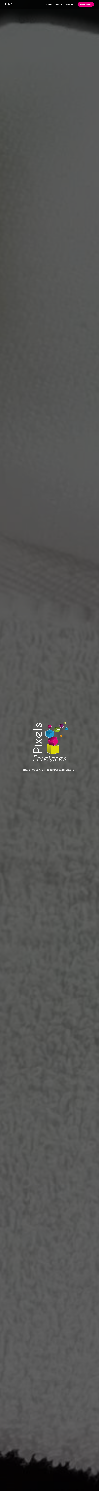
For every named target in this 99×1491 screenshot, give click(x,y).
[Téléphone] (12, 4)
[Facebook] (5, 4)
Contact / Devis (85, 4)
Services (58, 4)
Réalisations (69, 4)
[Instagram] (9, 4)
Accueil (49, 4)
